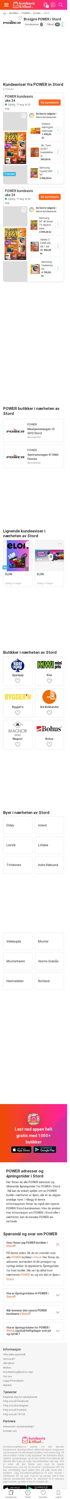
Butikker (13, 13)
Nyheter (7, 1385)
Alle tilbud (8, 1363)
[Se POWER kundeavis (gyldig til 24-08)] (15, 244)
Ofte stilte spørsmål (14, 1354)
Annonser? (9, 1358)
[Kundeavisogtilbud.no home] (24, 5)
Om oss (7, 1376)
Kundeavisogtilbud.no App (18, 1371)
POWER (26, 13)
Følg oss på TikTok (14, 1414)
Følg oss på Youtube (14, 1409)
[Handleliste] (53, 5)
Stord (10, 1246)
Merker (7, 1367)
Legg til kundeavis (13, 1380)
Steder (37, 13)
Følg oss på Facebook (16, 1401)
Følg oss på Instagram (15, 1405)
